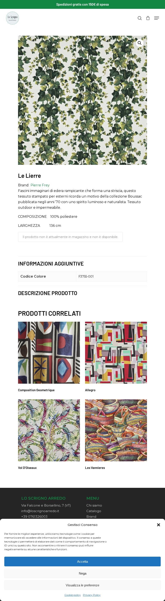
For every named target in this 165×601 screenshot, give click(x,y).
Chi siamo (94, 505)
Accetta (82, 561)
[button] (158, 525)
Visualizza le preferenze (82, 585)
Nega (82, 573)
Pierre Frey (40, 185)
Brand (91, 516)
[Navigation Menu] (156, 18)
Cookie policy (72, 594)
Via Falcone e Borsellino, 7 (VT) (46, 505)
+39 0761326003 (34, 516)
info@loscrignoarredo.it (40, 511)
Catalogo (93, 511)
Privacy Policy (92, 594)
